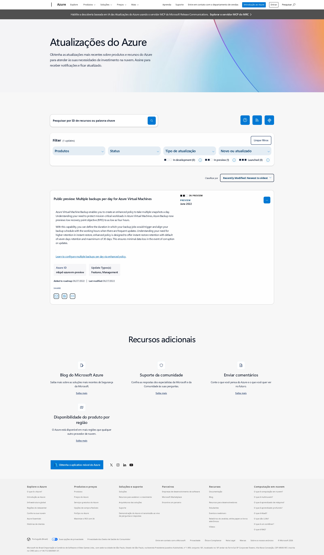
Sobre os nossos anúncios (262, 540)
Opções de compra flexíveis (86, 508)
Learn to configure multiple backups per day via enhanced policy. (91, 256)
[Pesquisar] (152, 121)
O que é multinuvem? (263, 497)
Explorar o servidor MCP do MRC (229, 14)
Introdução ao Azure (254, 4)
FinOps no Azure (81, 513)
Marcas (243, 540)
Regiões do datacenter (37, 508)
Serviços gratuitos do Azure (86, 502)
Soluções (104, 4)
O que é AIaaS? (260, 513)
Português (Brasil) (40, 539)
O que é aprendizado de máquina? (269, 502)
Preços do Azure (81, 497)
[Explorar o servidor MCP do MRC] (269, 120)
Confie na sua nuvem (36, 513)
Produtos (88, 4)
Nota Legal (230, 540)
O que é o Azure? (34, 491)
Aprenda (167, 4)
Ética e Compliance (213, 540)
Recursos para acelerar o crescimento (135, 497)
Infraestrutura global (36, 502)
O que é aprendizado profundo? (268, 508)
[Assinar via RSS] (257, 120)
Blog (211, 497)
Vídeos (212, 526)
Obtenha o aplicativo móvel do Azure (79, 464)
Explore (74, 4)
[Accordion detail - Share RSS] (64, 296)
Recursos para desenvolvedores (223, 502)
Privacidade (195, 540)
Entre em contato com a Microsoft (170, 540)
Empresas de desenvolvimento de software (181, 491)
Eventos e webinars (217, 513)
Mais (133, 4)
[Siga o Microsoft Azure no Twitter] (111, 465)
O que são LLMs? (261, 518)
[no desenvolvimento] (200, 160)
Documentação (215, 491)
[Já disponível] (267, 160)
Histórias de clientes (36, 524)
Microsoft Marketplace (172, 497)
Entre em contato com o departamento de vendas (213, 4)
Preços (120, 4)
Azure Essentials (34, 518)
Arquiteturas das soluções (130, 502)
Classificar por (211, 178)
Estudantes (214, 508)
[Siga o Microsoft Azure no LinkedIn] (125, 465)
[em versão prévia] (234, 160)
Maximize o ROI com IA (84, 518)
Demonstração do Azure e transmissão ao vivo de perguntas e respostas (139, 514)
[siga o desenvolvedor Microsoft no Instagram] (118, 465)
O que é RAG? (260, 529)
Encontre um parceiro (171, 502)
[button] (245, 120)
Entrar (274, 4)
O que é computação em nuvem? (268, 491)
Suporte (180, 4)
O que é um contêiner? (264, 524)
